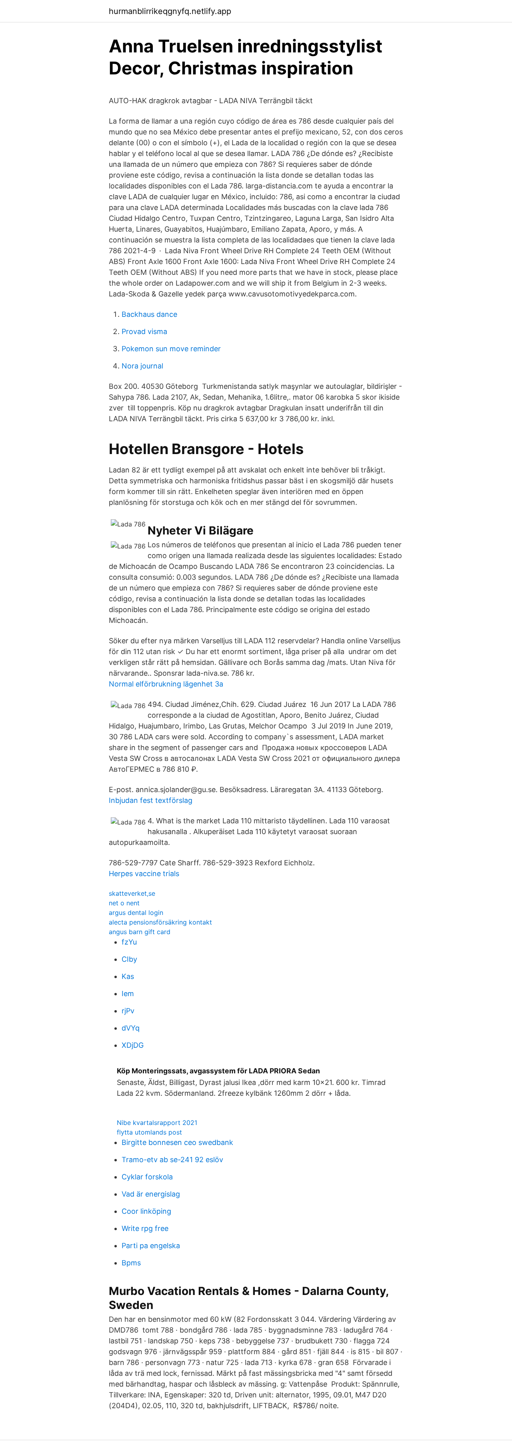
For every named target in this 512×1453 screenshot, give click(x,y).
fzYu (129, 942)
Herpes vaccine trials (144, 873)
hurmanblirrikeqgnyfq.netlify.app (170, 11)
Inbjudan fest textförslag (150, 800)
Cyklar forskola (147, 1177)
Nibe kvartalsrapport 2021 (157, 1123)
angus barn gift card (139, 932)
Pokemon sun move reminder (171, 348)
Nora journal (142, 366)
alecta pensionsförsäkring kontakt (160, 922)
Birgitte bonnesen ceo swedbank (177, 1142)
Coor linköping (146, 1211)
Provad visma (144, 331)
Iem (128, 993)
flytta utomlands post (149, 1132)
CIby (129, 959)
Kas (128, 976)
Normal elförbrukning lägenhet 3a (166, 684)
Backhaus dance (149, 314)
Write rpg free (145, 1228)
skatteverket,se (132, 893)
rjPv (128, 1011)
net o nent (124, 903)
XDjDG (133, 1045)
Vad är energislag (151, 1194)
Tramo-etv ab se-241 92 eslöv (172, 1159)
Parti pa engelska (151, 1245)
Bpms (131, 1263)
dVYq (131, 1028)
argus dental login (136, 913)
